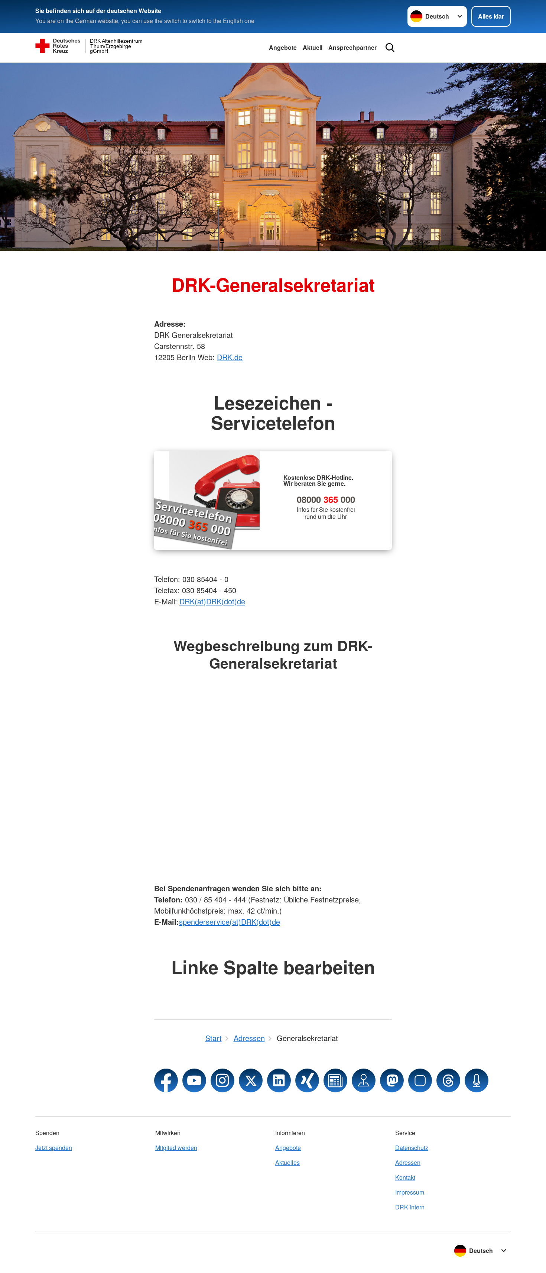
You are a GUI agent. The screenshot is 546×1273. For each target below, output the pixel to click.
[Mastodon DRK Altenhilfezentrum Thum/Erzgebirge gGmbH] (392, 1080)
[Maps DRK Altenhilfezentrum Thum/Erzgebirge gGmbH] (364, 1080)
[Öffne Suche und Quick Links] (390, 48)
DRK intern (410, 1207)
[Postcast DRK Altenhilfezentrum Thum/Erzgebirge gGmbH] (476, 1080)
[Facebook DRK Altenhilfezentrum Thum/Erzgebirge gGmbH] (166, 1080)
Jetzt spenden (53, 1147)
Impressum (409, 1192)
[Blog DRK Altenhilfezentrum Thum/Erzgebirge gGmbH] (335, 1080)
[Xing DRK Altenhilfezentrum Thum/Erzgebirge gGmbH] (307, 1080)
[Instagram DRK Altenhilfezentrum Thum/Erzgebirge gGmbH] (222, 1080)
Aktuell (312, 47)
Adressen (407, 1162)
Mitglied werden (176, 1147)
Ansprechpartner (352, 47)
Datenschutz (411, 1147)
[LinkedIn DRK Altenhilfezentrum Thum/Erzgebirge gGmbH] (279, 1080)
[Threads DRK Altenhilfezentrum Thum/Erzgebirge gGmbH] (448, 1080)
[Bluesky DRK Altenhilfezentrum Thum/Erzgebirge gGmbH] (420, 1080)
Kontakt (405, 1177)
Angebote (283, 47)
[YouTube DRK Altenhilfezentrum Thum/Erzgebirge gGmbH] (194, 1080)
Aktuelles (287, 1162)
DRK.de (230, 357)
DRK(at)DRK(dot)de (212, 601)
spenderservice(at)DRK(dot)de (229, 921)
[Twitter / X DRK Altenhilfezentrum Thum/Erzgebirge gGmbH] (251, 1080)
